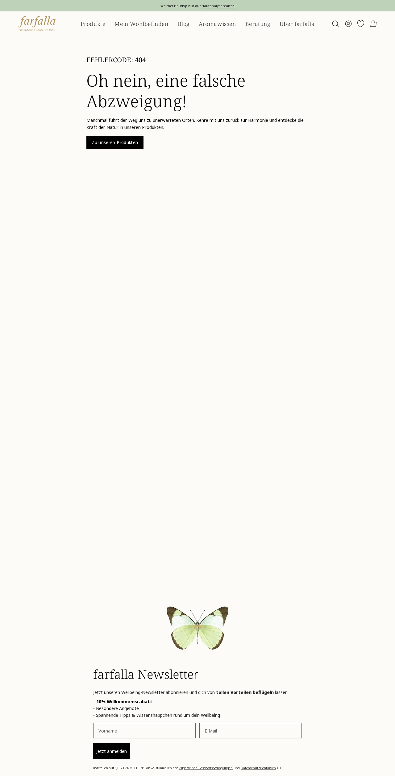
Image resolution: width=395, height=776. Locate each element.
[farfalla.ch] (37, 23)
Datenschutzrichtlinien (258, 768)
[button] (335, 23)
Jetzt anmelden (111, 751)
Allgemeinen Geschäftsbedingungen (206, 768)
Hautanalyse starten (218, 5)
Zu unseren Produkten (115, 142)
